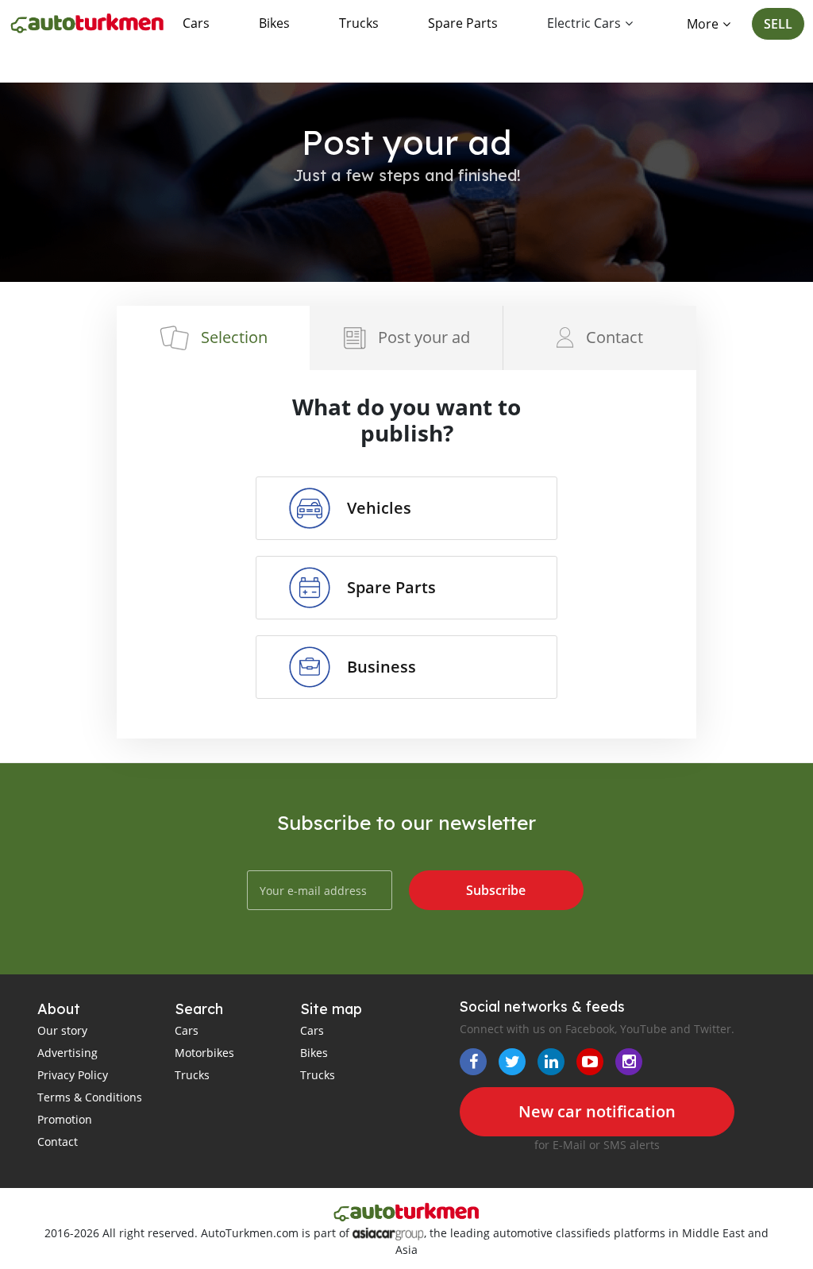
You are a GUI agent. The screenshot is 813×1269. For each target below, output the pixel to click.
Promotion (64, 1119)
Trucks (359, 23)
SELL (778, 24)
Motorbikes (204, 1052)
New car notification (597, 1111)
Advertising (67, 1052)
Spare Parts (463, 23)
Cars (196, 23)
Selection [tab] (234, 337)
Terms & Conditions (89, 1097)
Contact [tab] (614, 337)
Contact (57, 1141)
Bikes (274, 23)
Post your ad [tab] (424, 337)
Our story (62, 1030)
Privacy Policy (72, 1074)
